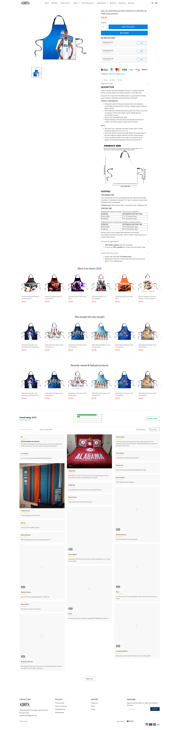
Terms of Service (60, 706)
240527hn (112, 74)
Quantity (103, 23)
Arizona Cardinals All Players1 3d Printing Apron (30, 297)
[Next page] (160, 289)
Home (47, 3)
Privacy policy (59, 703)
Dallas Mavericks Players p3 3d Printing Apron (124, 346)
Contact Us (122, 3)
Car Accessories (87, 3)
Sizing (93, 709)
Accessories (101, 3)
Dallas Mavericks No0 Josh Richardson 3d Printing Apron (30, 346)
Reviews (131, 3)
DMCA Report (120, 721)
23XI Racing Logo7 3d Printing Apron (124, 297)
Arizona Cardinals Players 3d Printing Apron (53, 297)
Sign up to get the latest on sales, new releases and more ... (142, 704)
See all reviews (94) (25, 420)
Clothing (54, 3)
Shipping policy (60, 709)
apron (123, 74)
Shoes (75, 3)
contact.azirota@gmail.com (28, 715)
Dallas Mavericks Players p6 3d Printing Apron (148, 346)
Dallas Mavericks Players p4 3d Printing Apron (54, 346)
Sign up (155, 709)
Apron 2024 (95, 268)
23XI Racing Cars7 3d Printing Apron (77, 297)
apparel (118, 74)
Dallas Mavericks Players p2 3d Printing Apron (77, 346)
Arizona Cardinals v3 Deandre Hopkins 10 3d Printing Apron (147, 297)
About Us (113, 3)
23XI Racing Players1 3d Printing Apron (99, 297)
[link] (7, 723)
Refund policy (59, 712)
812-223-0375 (24, 713)
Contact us (94, 703)
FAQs (93, 706)
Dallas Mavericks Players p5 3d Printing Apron (101, 346)
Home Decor (65, 3)
